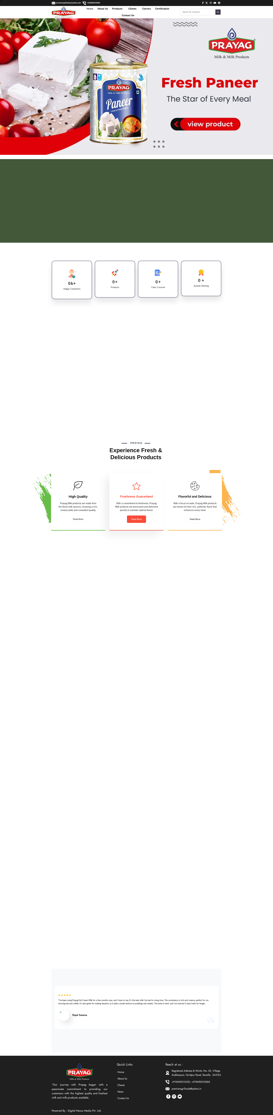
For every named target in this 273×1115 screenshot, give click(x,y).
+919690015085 (93, 3)
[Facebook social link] (203, 3)
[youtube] (180, 1096)
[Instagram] (174, 1096)
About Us (122, 1078)
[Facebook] (168, 1096)
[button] (3, 86)
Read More (78, 519)
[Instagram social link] (211, 3)
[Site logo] (64, 12)
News (120, 1092)
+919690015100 (181, 1082)
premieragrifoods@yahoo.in (186, 1089)
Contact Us (123, 1098)
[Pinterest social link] (219, 3)
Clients (121, 1085)
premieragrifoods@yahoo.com (69, 3)
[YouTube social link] (215, 3)
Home (120, 1072)
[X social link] (207, 3)
